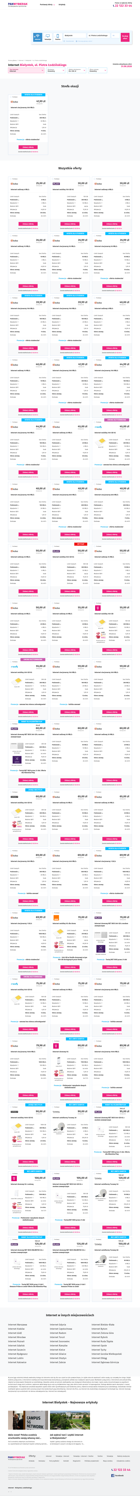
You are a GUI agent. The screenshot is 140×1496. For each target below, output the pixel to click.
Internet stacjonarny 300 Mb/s (22, 108)
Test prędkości (54, 1461)
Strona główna (12, 60)
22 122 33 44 (34, 151)
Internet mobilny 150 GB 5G (63, 189)
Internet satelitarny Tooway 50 (106, 1184)
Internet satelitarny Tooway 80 (106, 1250)
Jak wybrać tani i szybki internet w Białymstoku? (66, 1436)
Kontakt (66, 1461)
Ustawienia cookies (123, 1461)
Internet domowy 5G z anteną (22, 1184)
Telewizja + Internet (62, 1456)
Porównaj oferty (46, 5)
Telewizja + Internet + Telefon (83, 1456)
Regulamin (76, 1461)
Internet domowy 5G (60, 1052)
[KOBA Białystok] (19, 102)
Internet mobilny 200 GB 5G (21, 672)
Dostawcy (42, 1461)
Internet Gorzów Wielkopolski (107, 1354)
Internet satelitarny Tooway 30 (64, 1118)
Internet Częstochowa (61, 1329)
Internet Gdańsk (16, 1346)
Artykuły (62, 5)
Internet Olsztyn (58, 1358)
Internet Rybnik (100, 1337)
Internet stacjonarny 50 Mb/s (64, 246)
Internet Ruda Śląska (102, 1341)
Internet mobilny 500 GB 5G (63, 557)
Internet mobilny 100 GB (104, 614)
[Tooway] (61, 1112)
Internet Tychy (99, 1350)
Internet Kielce (57, 1350)
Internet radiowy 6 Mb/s (20, 189)
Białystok (28, 60)
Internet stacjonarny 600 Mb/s (64, 495)
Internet (21, 60)
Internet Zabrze (58, 1362)
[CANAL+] (19, 797)
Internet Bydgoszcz (17, 1354)
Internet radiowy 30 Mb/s (20, 557)
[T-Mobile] (103, 608)
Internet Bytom (99, 1329)
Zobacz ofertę (28, 147)
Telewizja (110, 1456)
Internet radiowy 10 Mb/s (20, 246)
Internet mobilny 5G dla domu (64, 923)
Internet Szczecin (17, 1350)
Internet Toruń (57, 1337)
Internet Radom (58, 1333)
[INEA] (103, 427)
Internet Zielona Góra (103, 1333)
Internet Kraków (16, 1329)
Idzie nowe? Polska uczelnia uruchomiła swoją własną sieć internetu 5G (24, 1437)
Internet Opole (99, 1346)
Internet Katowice (17, 1362)
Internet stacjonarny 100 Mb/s (22, 308)
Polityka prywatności (92, 1461)
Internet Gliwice (58, 1354)
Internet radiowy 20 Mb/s (62, 433)
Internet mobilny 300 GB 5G (21, 803)
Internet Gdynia (58, 1325)
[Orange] (61, 917)
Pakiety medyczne (123, 1456)
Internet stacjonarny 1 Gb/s (105, 861)
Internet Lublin (16, 1358)
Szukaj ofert (125, 37)
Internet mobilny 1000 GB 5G (22, 1118)
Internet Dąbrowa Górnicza (105, 1362)
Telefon (100, 1456)
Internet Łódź (15, 1333)
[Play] (61, 183)
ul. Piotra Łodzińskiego (40, 60)
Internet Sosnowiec (60, 1341)
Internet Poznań (16, 1341)
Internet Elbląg (99, 1358)
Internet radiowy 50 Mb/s (62, 734)
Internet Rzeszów (58, 1346)
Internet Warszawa (17, 1325)
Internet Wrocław (17, 1337)
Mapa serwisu (107, 1461)
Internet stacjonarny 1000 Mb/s (23, 1052)
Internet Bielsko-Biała (103, 1325)
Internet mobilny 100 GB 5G (105, 433)
